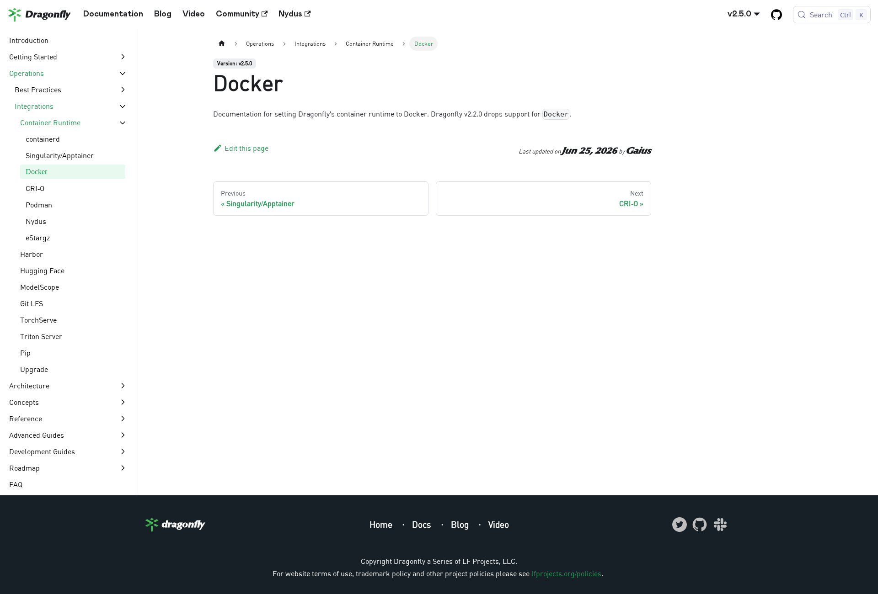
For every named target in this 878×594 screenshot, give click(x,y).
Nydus (290, 14)
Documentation (113, 14)
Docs (423, 524)
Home (382, 524)
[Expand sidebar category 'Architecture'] (122, 385)
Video (193, 14)
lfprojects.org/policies (566, 573)
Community (237, 14)
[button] (68, 56)
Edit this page (246, 148)
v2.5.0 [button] (739, 14)
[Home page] (221, 44)
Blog (162, 14)
